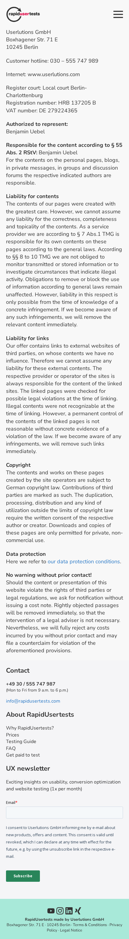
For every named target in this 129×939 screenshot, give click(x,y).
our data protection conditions (84, 561)
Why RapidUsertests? (30, 728)
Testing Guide (21, 741)
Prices (12, 735)
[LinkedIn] (69, 911)
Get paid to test (23, 755)
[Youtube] (51, 911)
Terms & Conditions (90, 925)
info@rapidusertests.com (33, 701)
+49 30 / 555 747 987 (31, 684)
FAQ (11, 748)
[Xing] (78, 911)
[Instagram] (60, 911)
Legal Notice (71, 930)
